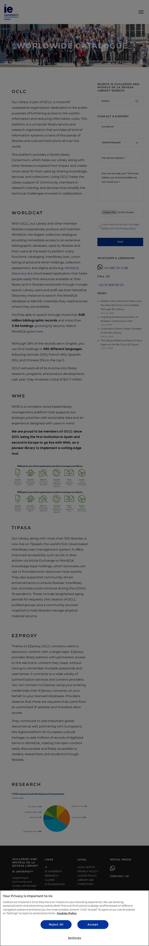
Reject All (56, 924)
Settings (74, 938)
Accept (92, 924)
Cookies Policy (67, 913)
